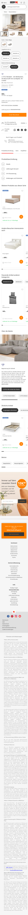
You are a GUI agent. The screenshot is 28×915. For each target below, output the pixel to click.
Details (8, 164)
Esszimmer (14, 555)
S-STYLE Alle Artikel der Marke (11, 389)
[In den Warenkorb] (21, 217)
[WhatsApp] (15, 130)
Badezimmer (14, 551)
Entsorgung (14, 591)
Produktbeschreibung (7, 150)
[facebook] (8, 616)
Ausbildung (14, 603)
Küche (14, 557)
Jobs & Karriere (14, 601)
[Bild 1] (4, 34)
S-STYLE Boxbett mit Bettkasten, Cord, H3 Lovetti (12, 189)
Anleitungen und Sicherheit (14, 178)
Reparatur (14, 597)
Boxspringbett (5, 234)
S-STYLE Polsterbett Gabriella (9, 416)
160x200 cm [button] (16, 53)
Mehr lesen (5, 384)
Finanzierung (14, 570)
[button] (4, 2)
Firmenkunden (14, 579)
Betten (4, 457)
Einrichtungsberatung (14, 575)
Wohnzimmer (14, 546)
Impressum (5, 620)
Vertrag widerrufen (14, 589)
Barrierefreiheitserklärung (9, 627)
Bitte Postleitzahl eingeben (10, 105)
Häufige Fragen (14, 588)
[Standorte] (21, 3)
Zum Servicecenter (14, 534)
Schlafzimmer (14, 548)
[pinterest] (12, 616)
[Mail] (25, 130)
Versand (10, 95)
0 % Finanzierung (11, 173)
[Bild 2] (12, 34)
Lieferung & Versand (12, 169)
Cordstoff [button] (5, 67)
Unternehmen (14, 599)
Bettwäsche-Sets (7, 281)
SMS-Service (14, 571)
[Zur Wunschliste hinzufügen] (25, 74)
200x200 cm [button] (16, 58)
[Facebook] (18, 130)
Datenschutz (5, 624)
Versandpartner (15, 109)
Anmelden (22, 501)
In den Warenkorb (14, 115)
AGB (3, 622)
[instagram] (16, 616)
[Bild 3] (20, 34)
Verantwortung (14, 605)
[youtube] (20, 616)
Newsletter (14, 573)
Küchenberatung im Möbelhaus (14, 577)
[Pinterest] (22, 130)
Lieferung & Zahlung (14, 595)
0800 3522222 (11, 140)
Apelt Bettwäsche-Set (7, 287)
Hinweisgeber (5, 625)
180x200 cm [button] (6, 58)
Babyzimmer (14, 550)
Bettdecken (19, 281)
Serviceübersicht (14, 566)
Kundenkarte (14, 568)
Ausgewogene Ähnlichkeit (10, 410)
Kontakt (14, 593)
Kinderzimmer (14, 553)
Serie (17, 150)
